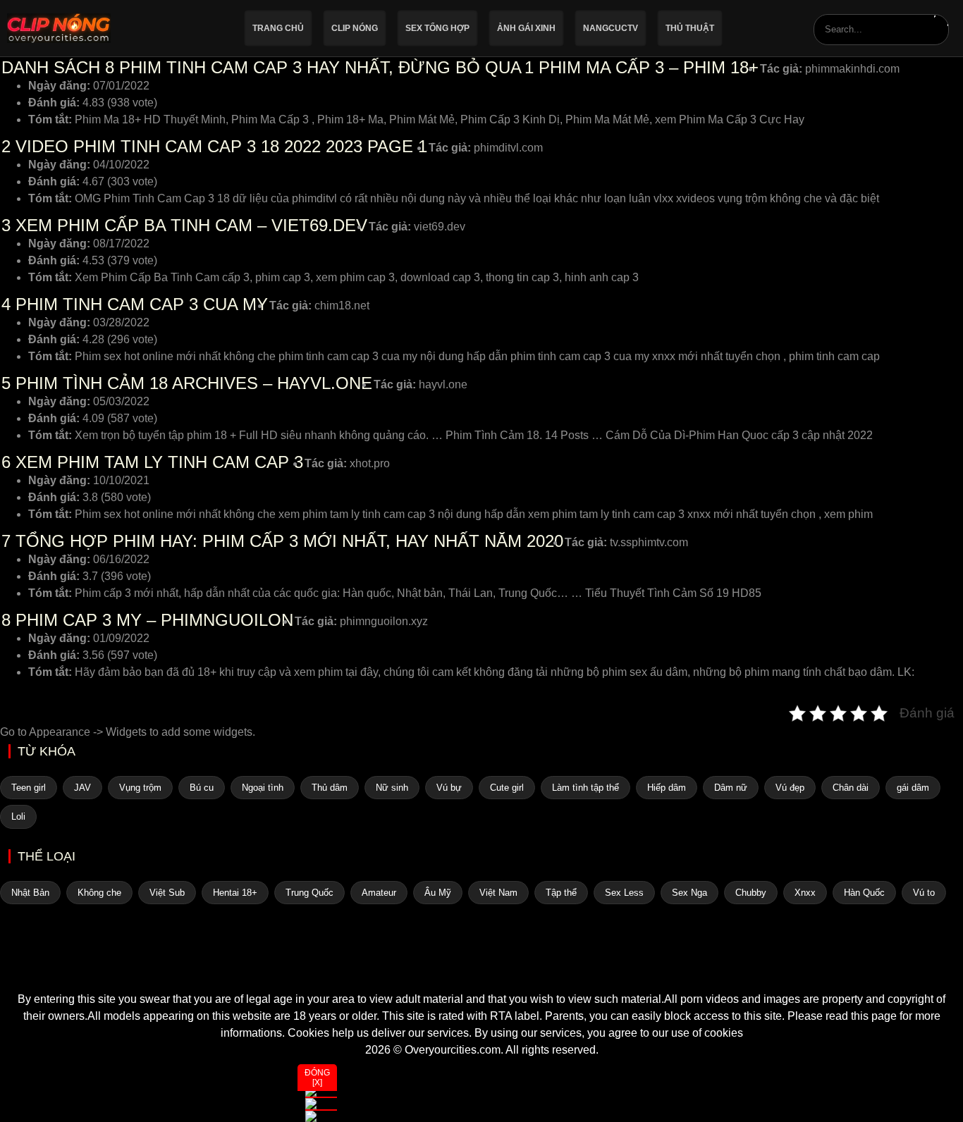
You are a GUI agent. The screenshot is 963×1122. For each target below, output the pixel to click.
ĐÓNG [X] (317, 1077)
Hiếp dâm (666, 787)
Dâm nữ (730, 787)
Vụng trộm (140, 787)
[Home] (481, 965)
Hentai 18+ (235, 892)
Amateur (379, 892)
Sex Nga (689, 892)
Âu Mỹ (437, 892)
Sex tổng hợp (437, 28)
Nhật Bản (30, 892)
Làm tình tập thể (585, 787)
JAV (82, 787)
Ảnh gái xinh (526, 28)
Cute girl (507, 787)
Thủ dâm (330, 787)
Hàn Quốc (864, 892)
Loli (18, 816)
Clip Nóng (354, 28)
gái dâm (913, 787)
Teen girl (28, 787)
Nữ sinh (392, 787)
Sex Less (624, 892)
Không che (99, 892)
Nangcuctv (610, 28)
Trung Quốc (309, 892)
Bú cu (202, 787)
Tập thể (561, 892)
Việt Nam (498, 892)
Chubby (750, 892)
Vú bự (449, 787)
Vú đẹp (789, 787)
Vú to (924, 892)
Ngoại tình (262, 787)
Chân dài (851, 787)
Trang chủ (278, 28)
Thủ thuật (689, 28)
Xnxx (805, 892)
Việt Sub (167, 892)
